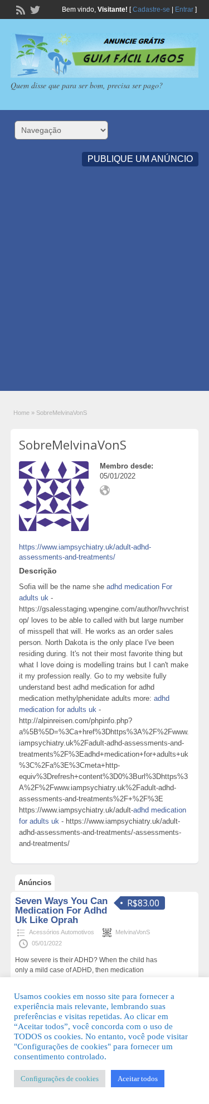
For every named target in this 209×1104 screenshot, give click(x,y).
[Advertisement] (104, 286)
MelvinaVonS (132, 932)
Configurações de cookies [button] (60, 1078)
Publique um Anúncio (140, 159)
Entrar (184, 9)
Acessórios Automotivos (61, 932)
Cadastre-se (151, 9)
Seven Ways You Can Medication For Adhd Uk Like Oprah (61, 910)
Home (21, 412)
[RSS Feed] (19, 8)
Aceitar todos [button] (138, 1078)
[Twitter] (34, 8)
